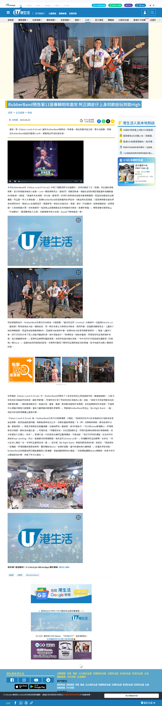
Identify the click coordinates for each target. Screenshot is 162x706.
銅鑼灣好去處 (99, 673)
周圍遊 (111, 19)
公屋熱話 (52, 14)
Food (38, 5)
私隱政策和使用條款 (71, 694)
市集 (69, 673)
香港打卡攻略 (139, 19)
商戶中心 (128, 5)
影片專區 (99, 19)
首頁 (10, 112)
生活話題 (20, 112)
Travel (29, 5)
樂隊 (20, 575)
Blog (57, 5)
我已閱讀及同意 (131, 695)
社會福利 (81, 676)
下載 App (141, 5)
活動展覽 (61, 673)
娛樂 (12, 575)
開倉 (75, 673)
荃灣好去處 (125, 673)
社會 (146, 673)
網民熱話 (61, 684)
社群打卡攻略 (116, 5)
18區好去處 (123, 19)
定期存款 (73, 14)
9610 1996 (64, 567)
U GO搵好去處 (100, 5)
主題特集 (154, 19)
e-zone (66, 5)
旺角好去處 (137, 673)
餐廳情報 (61, 676)
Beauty (47, 5)
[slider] (45, 181)
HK (21, 5)
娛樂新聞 (62, 14)
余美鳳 (15, 119)
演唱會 (11, 19)
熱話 (30, 112)
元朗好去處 (113, 673)
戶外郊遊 (71, 676)
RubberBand (32, 575)
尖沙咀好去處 (85, 673)
